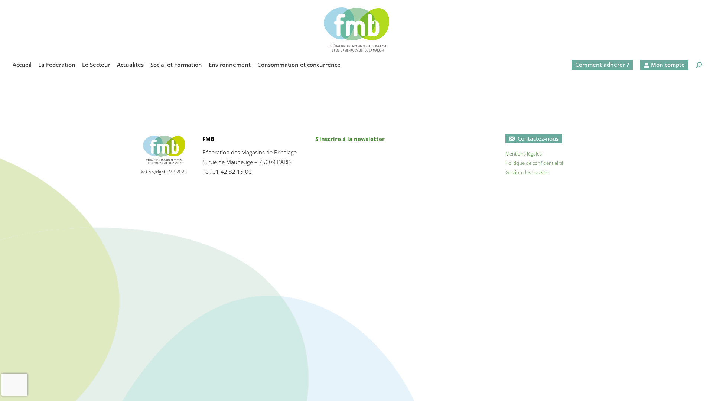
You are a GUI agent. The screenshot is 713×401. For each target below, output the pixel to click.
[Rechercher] (699, 65)
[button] (584, 6)
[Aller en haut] (701, 389)
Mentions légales (523, 153)
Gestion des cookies (526, 172)
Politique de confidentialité (534, 163)
